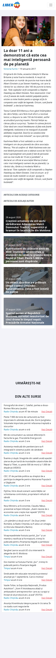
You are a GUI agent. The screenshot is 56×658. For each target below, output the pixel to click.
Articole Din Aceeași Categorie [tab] (21, 194)
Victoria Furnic (11, 68)
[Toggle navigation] (50, 5)
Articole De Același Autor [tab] (19, 200)
